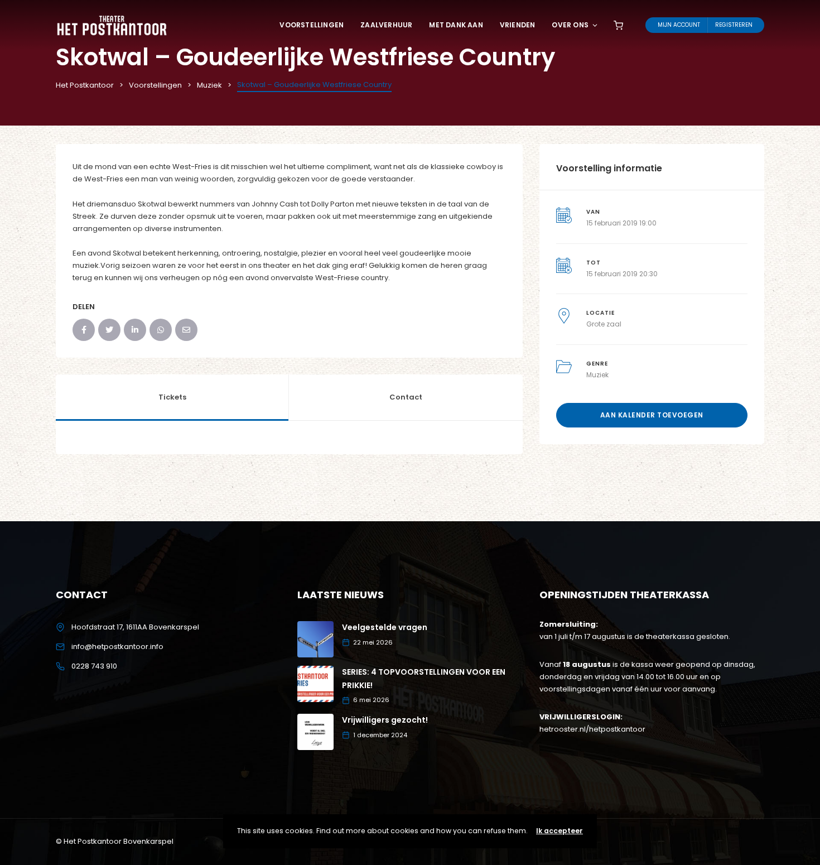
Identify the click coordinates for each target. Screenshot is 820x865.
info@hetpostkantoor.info (117, 646)
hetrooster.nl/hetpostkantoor (592, 729)
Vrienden (518, 25)
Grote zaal (603, 324)
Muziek (597, 374)
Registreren (734, 24)
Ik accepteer (559, 830)
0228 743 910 (94, 666)
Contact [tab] (405, 397)
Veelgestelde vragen (384, 627)
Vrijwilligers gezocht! (385, 719)
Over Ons (570, 25)
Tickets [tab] (172, 397)
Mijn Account (679, 24)
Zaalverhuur (386, 25)
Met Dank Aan (456, 25)
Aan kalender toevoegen (651, 415)
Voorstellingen (311, 25)
